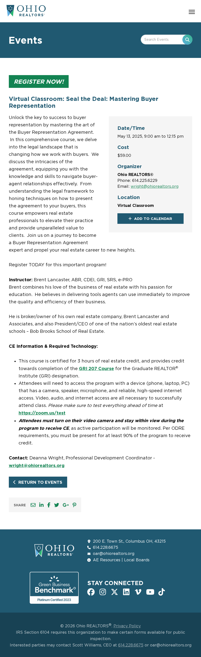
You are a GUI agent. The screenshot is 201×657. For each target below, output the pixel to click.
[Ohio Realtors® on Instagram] (102, 591)
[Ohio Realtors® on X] (114, 591)
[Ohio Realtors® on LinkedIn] (126, 591)
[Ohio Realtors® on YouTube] (149, 591)
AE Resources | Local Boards (121, 560)
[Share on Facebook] (48, 505)
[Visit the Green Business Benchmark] (54, 588)
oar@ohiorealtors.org (113, 553)
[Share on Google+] (66, 505)
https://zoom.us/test (42, 412)
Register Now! (39, 81)
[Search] (187, 40)
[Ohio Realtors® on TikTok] (161, 591)
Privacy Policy (127, 626)
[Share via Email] (33, 505)
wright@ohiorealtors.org (154, 186)
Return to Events (40, 482)
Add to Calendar (153, 218)
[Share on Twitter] (56, 505)
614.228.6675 (105, 547)
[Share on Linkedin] (41, 505)
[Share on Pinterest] (74, 505)
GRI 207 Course (96, 368)
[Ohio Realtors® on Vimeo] (138, 591)
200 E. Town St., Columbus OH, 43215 (129, 541)
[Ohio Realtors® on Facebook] (91, 591)
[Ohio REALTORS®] (26, 14)
